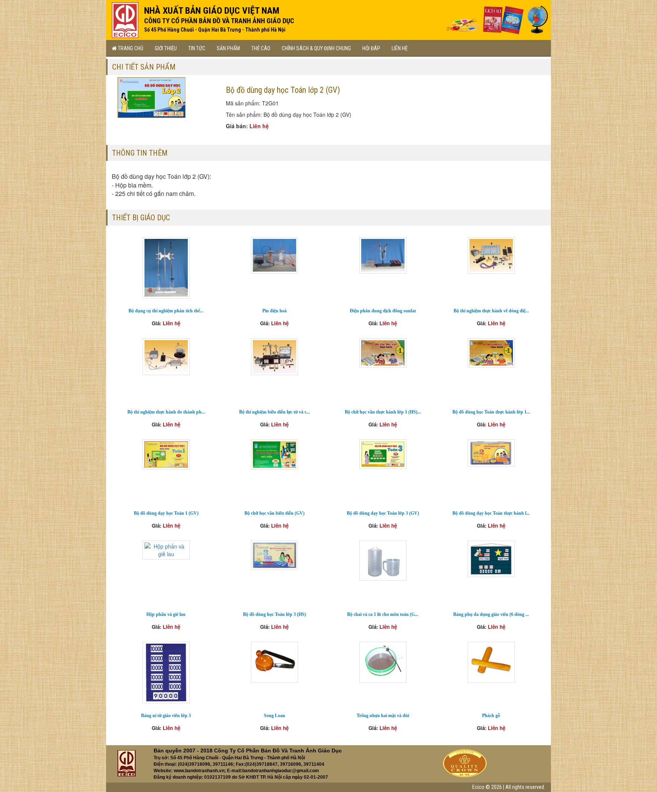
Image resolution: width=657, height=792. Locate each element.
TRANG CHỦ (130, 48)
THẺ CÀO (260, 48)
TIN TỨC (196, 48)
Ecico (478, 787)
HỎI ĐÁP (371, 48)
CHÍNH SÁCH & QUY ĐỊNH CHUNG (316, 48)
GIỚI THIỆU (166, 48)
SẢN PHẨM (228, 48)
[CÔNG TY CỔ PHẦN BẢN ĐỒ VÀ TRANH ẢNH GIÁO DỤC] (125, 18)
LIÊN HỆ (400, 48)
